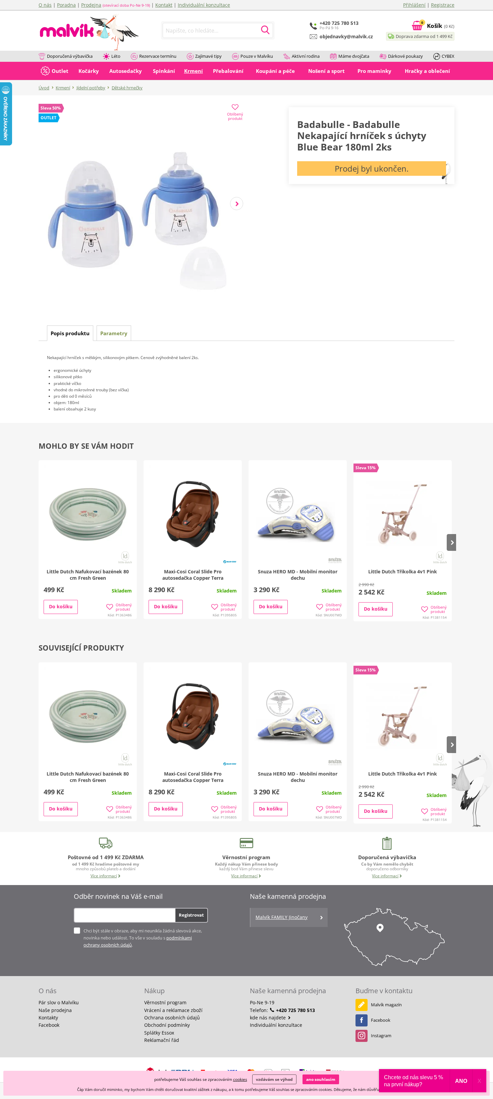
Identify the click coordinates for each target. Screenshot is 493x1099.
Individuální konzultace (204, 5)
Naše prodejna (55, 1010)
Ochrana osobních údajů (172, 1017)
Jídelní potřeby (90, 88)
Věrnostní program (165, 1002)
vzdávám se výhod (274, 1079)
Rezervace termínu (157, 56)
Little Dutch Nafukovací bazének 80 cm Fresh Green (88, 574)
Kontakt (163, 5)
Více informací (104, 875)
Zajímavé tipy (208, 56)
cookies (240, 1079)
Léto (115, 56)
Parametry (113, 333)
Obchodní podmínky (167, 1025)
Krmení (63, 88)
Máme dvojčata (353, 56)
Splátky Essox (159, 1032)
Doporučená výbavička (70, 56)
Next (236, 203)
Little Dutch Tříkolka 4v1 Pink (402, 571)
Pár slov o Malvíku (59, 1002)
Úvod (44, 88)
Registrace (442, 5)
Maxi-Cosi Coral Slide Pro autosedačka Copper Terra (192, 574)
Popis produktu (70, 333)
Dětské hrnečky (127, 88)
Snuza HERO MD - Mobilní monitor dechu (297, 574)
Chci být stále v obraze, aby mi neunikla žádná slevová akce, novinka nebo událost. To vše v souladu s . (143, 938)
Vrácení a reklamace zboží (173, 1010)
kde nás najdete (268, 1017)
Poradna (66, 5)
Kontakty (48, 1017)
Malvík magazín (386, 1005)
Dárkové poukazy (405, 56)
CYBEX (448, 56)
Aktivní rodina (306, 56)
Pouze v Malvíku (256, 56)
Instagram (381, 1035)
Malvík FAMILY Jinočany (282, 917)
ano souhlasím (320, 1079)
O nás (45, 5)
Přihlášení (414, 5)
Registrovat (191, 915)
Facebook (49, 1025)
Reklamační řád (161, 1040)
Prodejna (91, 5)
